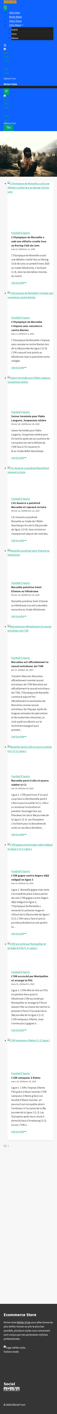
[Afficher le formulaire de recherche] (5, 8)
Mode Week (15, 17)
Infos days (14, 12)
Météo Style (24, 1322)
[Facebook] (5, 2)
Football (14, 29)
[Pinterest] (15, 2)
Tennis (14, 34)
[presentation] (31, 204)
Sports (26, 233)
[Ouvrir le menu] (6, 91)
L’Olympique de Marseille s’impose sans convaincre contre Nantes (26, 326)
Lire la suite (18, 282)
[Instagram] (10, 2)
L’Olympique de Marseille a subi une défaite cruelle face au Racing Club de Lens (28, 241)
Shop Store (15, 21)
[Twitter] (7, 2)
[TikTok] (12, 2)
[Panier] (5, 46)
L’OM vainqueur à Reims (25, 1077)
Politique (14, 38)
